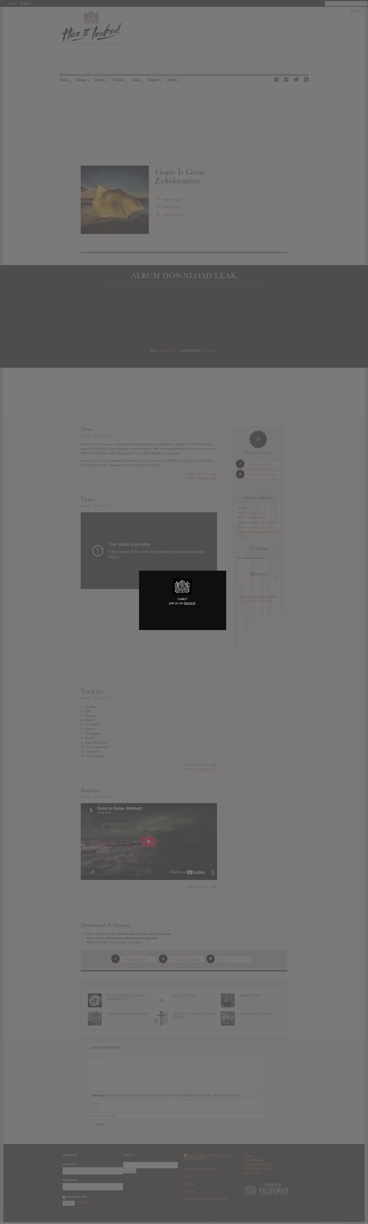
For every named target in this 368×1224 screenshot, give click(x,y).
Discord (189, 603)
